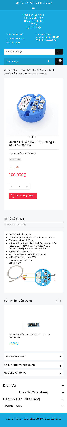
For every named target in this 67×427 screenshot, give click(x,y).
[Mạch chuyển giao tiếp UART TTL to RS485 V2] (33, 320)
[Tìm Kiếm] (59, 52)
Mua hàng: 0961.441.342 (47, 37)
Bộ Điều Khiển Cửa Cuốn (19, 365)
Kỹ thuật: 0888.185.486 (46, 40)
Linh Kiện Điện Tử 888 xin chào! (36, 3)
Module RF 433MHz (16, 356)
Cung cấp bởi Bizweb (50, 419)
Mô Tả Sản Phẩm (14, 218)
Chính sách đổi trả (15, 224)
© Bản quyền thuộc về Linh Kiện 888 (23, 419)
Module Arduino (15, 373)
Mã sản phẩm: (16, 153)
